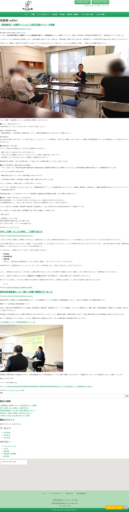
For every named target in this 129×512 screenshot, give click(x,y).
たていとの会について (43, 14)
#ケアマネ (61, 386)
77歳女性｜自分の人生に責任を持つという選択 (15, 415)
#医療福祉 (80, 386)
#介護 (40, 386)
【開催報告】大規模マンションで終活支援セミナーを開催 (27, 24)
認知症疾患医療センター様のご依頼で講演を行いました (26, 291)
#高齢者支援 (26, 386)
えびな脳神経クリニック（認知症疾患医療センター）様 (17, 322)
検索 (1, 393)
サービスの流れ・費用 (87, 14)
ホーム (26, 14)
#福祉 (43, 386)
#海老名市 (55, 386)
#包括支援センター (71, 386)
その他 (22, 390)
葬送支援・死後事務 (72, 14)
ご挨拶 (33, 14)
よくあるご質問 (100, 14)
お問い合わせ (69, 493)
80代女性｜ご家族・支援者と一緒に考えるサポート (16, 413)
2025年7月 (7, 435)
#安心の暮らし (88, 386)
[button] (114, 507)
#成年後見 (19, 386)
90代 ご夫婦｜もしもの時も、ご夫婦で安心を (21, 231)
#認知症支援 (34, 386)
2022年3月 (7, 437)
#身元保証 (12, 386)
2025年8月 (7, 432)
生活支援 (54, 14)
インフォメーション (13, 227)
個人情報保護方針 (81, 493)
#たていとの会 (4, 386)
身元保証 (62, 14)
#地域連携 (48, 386)
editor (29, 29)
